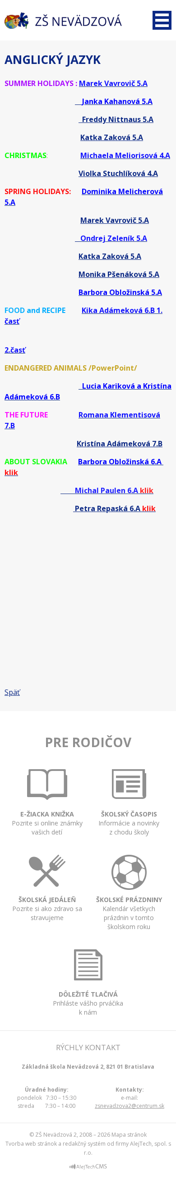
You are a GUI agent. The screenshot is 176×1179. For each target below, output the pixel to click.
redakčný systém (84, 1143)
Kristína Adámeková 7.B (119, 444)
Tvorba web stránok (31, 1143)
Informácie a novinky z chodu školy (128, 823)
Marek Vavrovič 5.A (114, 220)
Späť (12, 692)
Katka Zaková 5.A (111, 137)
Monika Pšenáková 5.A (119, 274)
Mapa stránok (129, 1134)
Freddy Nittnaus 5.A (116, 119)
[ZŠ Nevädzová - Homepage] (63, 20)
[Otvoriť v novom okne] (88, 1168)
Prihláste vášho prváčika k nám (88, 1003)
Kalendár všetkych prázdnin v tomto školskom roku (129, 913)
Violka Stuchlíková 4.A (118, 173)
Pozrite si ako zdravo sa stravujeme (47, 908)
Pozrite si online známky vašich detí (47, 823)
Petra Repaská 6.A (106, 508)
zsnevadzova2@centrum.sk (129, 1106)
